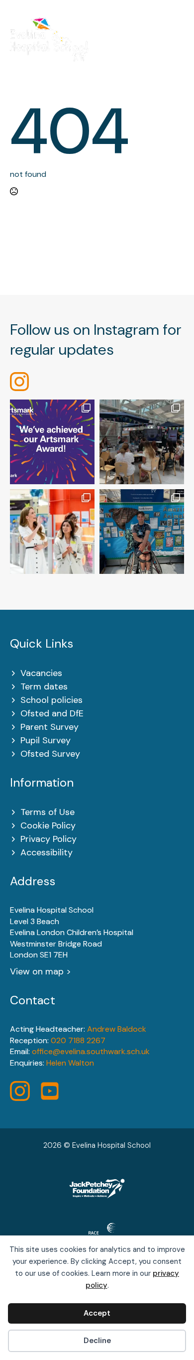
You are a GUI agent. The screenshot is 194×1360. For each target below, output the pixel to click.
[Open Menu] (179, 46)
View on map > (40, 971)
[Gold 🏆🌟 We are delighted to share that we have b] (52, 442)
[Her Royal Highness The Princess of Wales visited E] (52, 531)
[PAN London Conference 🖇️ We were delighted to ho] (141, 442)
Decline (97, 1341)
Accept (97, 1313)
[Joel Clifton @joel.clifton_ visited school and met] (141, 531)
